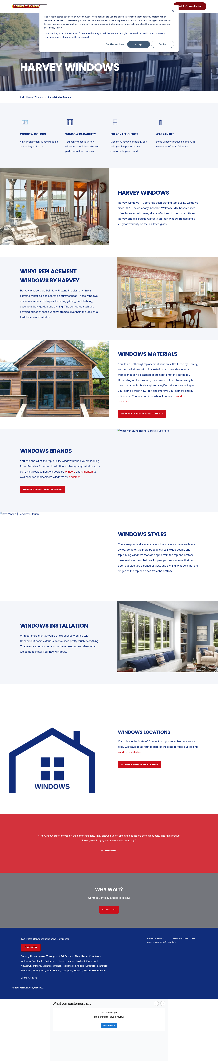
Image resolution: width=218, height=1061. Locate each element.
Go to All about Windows (31, 97)
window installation (129, 752)
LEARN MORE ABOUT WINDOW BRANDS (42, 489)
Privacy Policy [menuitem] (156, 938)
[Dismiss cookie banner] (173, 11)
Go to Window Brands (59, 97)
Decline (162, 44)
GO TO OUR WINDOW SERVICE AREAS (139, 764)
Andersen (74, 477)
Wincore (70, 471)
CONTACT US (109, 909)
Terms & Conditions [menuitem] (183, 938)
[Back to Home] (29, 6)
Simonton (87, 471)
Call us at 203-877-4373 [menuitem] (161, 942)
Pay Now (31, 947)
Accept (138, 44)
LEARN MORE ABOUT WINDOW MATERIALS (142, 414)
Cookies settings (115, 44)
